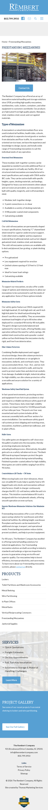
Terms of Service (24, 767)
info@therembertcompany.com (24, 752)
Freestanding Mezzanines (13, 618)
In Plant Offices (8, 601)
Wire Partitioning (9, 596)
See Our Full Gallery (15, 727)
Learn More (11, 680)
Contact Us (24, 88)
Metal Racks (7, 607)
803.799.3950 (11, 18)
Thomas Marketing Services (31, 787)
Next (42, 69)
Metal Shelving (8, 590)
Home (4, 42)
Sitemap (24, 774)
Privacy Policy (24, 770)
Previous (5, 69)
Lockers (5, 579)
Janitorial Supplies (9, 624)
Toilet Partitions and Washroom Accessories (21, 585)
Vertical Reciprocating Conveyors (16, 613)
